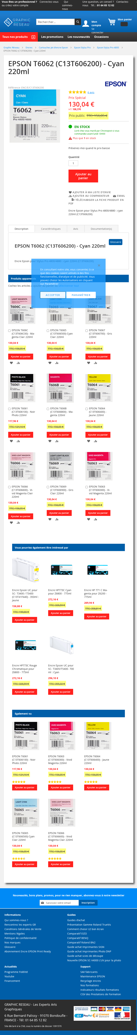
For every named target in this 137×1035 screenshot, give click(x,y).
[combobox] (55, 22)
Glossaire (115, 242)
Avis (75, 228)
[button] (11, 363)
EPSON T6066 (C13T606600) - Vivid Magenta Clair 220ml (22, 491)
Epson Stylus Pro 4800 (108, 47)
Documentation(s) (101, 228)
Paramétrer (81, 295)
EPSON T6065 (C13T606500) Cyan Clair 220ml (23, 836)
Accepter (53, 295)
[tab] (21, 228)
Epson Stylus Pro (82, 47)
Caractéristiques (51, 228)
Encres (29, 47)
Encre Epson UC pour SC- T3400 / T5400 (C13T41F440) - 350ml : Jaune (25, 595)
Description (21, 228)
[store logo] (17, 22)
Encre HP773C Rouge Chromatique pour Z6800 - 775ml (24, 669)
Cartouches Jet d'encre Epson (53, 47)
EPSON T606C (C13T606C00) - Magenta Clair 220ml (23, 333)
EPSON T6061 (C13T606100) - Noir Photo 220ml (23, 412)
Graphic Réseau (12, 47)
